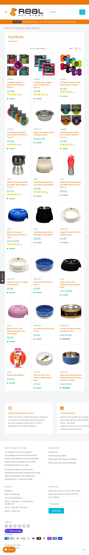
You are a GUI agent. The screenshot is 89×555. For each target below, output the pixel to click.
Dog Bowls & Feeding (22, 28)
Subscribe (56, 511)
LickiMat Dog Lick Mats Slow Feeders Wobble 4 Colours (69, 134)
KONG (9, 179)
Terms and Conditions (14, 498)
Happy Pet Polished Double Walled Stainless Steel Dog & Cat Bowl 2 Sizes (71, 377)
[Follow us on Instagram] (15, 526)
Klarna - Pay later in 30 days (16, 507)
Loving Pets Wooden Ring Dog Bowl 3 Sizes (70, 330)
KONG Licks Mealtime (15, 375)
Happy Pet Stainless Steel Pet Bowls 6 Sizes (44, 133)
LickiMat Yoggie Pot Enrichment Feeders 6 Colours (16, 84)
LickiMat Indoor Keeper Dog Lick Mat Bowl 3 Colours (43, 84)
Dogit (36, 179)
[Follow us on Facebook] (6, 526)
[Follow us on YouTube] (23, 526)
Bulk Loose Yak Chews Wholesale (62, 463)
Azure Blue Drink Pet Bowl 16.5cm (44, 330)
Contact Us (53, 452)
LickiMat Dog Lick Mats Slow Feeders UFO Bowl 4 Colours (17, 134)
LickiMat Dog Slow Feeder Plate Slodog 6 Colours (70, 83)
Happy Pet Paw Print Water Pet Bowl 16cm (17, 283)
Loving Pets (64, 325)
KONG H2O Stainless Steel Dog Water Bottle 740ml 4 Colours (70, 184)
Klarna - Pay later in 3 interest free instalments (19, 502)
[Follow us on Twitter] (10, 526)
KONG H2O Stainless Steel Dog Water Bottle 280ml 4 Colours (17, 184)
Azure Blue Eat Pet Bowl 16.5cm (43, 283)
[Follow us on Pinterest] (19, 526)
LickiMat (10, 79)
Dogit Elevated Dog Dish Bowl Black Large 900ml (43, 233)
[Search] (82, 12)
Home (7, 28)
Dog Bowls (35, 28)
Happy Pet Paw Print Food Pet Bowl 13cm (70, 233)
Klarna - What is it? (12, 511)
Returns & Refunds (12, 494)
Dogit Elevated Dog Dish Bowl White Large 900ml (43, 183)
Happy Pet (37, 129)
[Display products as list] (80, 49)
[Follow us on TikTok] (28, 526)
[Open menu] (6, 12)
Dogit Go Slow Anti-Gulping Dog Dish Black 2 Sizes (70, 284)
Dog (11, 28)
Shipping (8, 491)
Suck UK (37, 372)
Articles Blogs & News (58, 456)
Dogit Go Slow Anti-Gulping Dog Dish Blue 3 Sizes (17, 234)
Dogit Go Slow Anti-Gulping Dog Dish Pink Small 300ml (16, 331)
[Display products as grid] (76, 49)
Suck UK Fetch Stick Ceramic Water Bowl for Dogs (43, 377)
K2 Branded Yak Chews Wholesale (63, 459)
